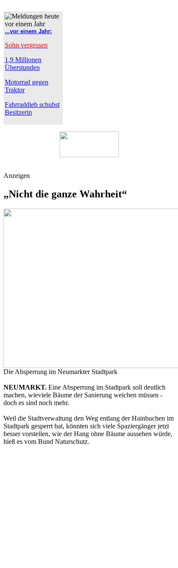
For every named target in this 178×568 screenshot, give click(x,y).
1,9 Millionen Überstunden (23, 63)
